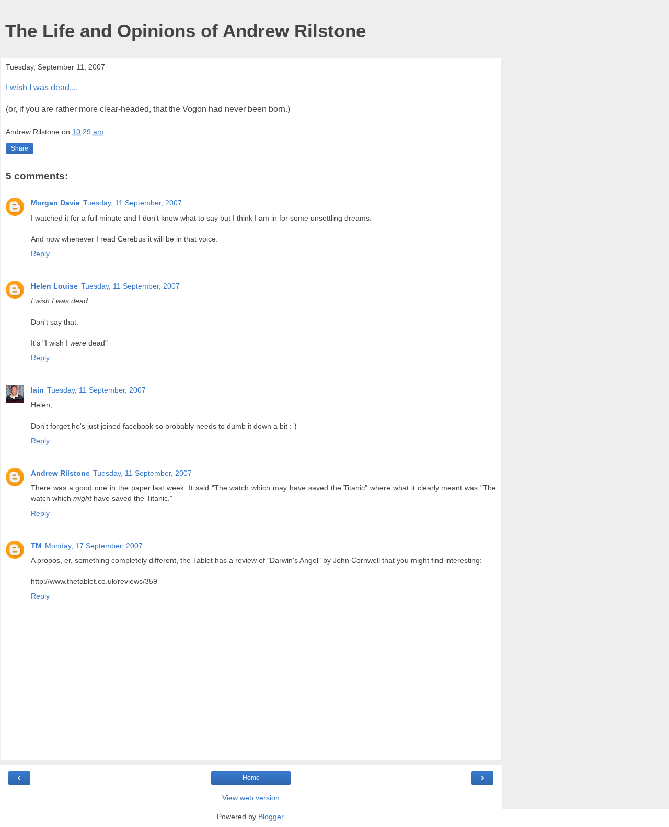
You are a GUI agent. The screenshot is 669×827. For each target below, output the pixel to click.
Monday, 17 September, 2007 (94, 546)
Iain (37, 390)
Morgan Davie (55, 203)
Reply (40, 253)
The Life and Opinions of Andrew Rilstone (185, 31)
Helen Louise (54, 286)
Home (251, 778)
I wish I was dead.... (42, 87)
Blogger (270, 816)
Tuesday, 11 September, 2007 (132, 203)
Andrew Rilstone (60, 473)
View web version (251, 798)
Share (19, 148)
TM (36, 546)
